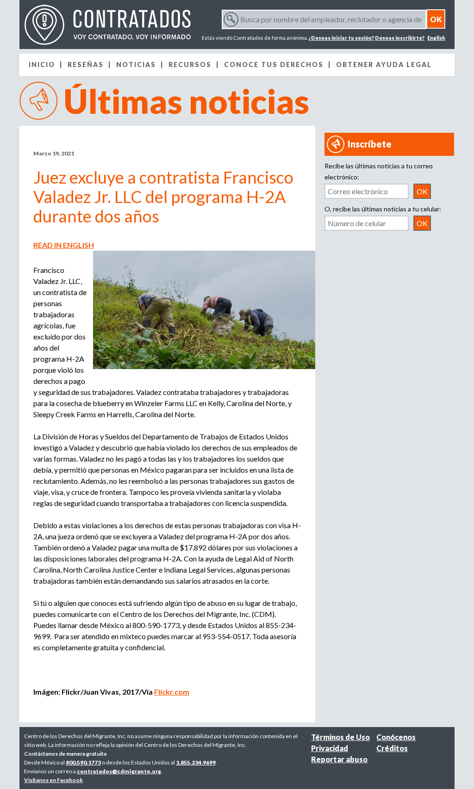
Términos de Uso (340, 737)
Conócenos (396, 737)
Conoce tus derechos (274, 64)
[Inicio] (107, 25)
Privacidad (329, 748)
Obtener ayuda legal (384, 64)
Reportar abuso (339, 759)
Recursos (190, 64)
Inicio (42, 64)
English (436, 38)
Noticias (136, 64)
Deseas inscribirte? (399, 38)
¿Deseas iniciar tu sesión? (341, 38)
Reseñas (86, 64)
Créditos (392, 748)
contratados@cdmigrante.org (119, 771)
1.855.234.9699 (196, 762)
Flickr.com (171, 691)
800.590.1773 (83, 762)
